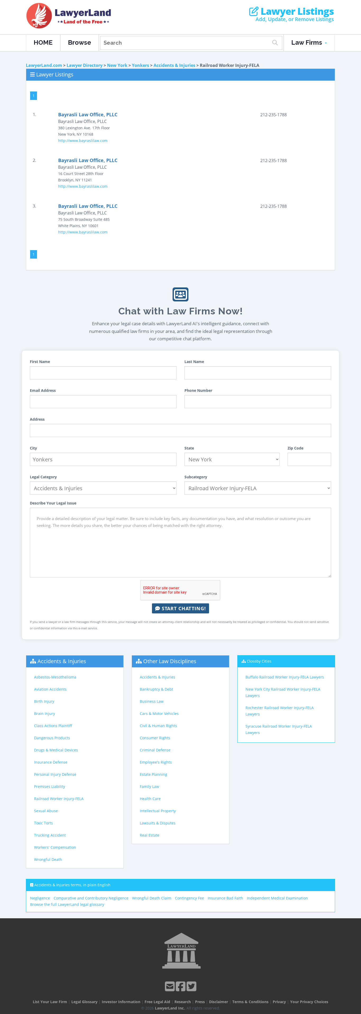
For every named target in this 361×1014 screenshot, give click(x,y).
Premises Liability (49, 786)
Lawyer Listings (296, 11)
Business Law (152, 701)
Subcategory (195, 476)
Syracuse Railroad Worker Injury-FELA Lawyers (279, 729)
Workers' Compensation (55, 847)
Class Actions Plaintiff (53, 725)
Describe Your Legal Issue (53, 503)
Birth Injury (44, 701)
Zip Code (295, 448)
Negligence (40, 898)
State (189, 448)
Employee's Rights (156, 762)
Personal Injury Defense (55, 774)
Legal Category (43, 476)
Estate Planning (153, 774)
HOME (43, 42)
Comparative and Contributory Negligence (91, 898)
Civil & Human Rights (158, 725)
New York (117, 65)
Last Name (194, 361)
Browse (79, 42)
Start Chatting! (183, 608)
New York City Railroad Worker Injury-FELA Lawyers (283, 692)
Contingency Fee (189, 898)
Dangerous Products (52, 737)
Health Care (150, 798)
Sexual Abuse (46, 810)
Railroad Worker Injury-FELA (59, 798)
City (33, 448)
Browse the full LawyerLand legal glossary (67, 904)
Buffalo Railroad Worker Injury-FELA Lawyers (285, 677)
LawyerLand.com (44, 65)
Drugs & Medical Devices (56, 750)
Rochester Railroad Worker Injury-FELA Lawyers (280, 711)
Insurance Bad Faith (225, 898)
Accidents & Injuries (174, 65)
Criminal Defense (155, 750)
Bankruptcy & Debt (156, 689)
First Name (40, 361)
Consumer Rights (155, 737)
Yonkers (140, 65)
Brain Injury (44, 713)
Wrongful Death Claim (151, 898)
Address (37, 419)
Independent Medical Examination (277, 898)
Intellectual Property (158, 810)
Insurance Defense (50, 762)
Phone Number (198, 390)
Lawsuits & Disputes (157, 822)
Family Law (149, 786)
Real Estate (149, 835)
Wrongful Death (48, 859)
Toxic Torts (43, 822)
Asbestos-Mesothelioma (55, 677)
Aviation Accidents (50, 689)
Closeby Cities (259, 661)
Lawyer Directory (85, 65)
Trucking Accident (50, 835)
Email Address (43, 390)
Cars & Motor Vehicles (159, 713)
